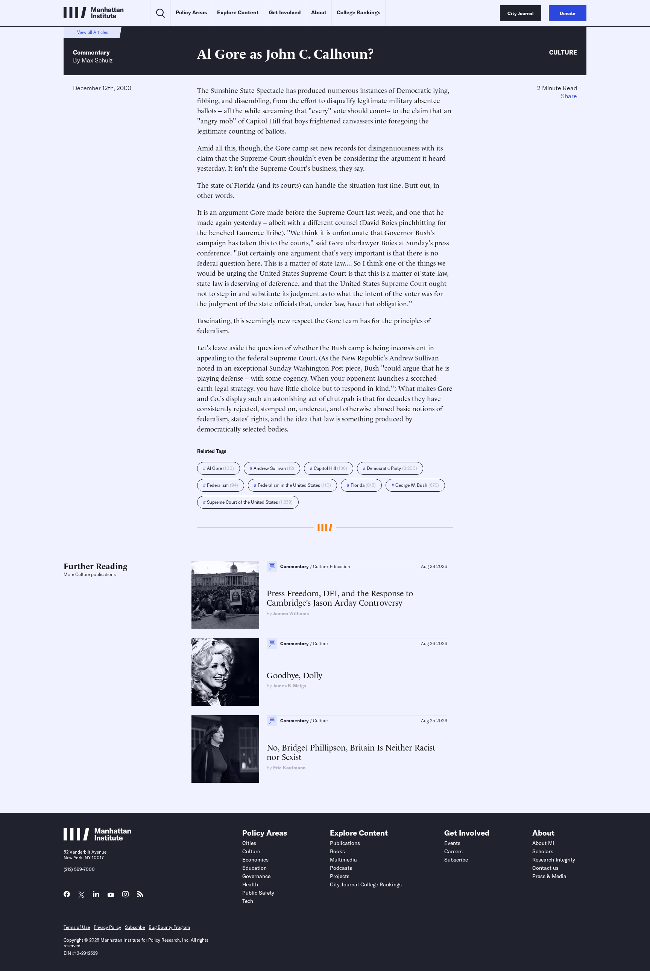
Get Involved (285, 12)
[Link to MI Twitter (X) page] (81, 895)
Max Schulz (97, 60)
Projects (339, 876)
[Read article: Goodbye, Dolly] (225, 672)
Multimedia (343, 859)
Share (569, 96)
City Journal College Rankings (366, 884)
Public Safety (258, 892)
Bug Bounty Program (169, 927)
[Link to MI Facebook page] (67, 896)
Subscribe (456, 859)
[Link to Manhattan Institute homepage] (97, 838)
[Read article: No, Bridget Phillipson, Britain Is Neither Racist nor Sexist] (225, 749)
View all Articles (92, 32)
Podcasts (341, 868)
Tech (247, 901)
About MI (543, 843)
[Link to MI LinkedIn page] (96, 896)
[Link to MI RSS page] (140, 896)
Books (337, 851)
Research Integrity (553, 859)
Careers (453, 851)
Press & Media (549, 876)
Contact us (545, 868)
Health (250, 884)
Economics (255, 859)
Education (254, 868)
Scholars (542, 851)
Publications (345, 843)
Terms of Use (77, 927)
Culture (563, 52)
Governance (256, 876)
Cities (249, 843)
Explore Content (238, 12)
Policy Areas (191, 12)
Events (452, 843)
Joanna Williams (291, 613)
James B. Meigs (289, 685)
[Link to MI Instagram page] (125, 896)
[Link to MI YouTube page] (111, 895)
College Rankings (358, 12)
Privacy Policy (107, 927)
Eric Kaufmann (289, 767)
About (319, 12)
